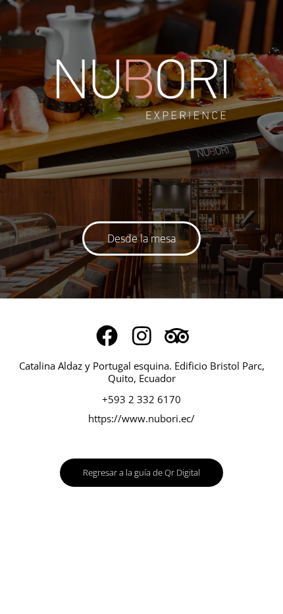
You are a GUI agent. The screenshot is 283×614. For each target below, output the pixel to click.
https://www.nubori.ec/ (141, 418)
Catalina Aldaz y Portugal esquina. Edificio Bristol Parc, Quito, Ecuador (142, 372)
